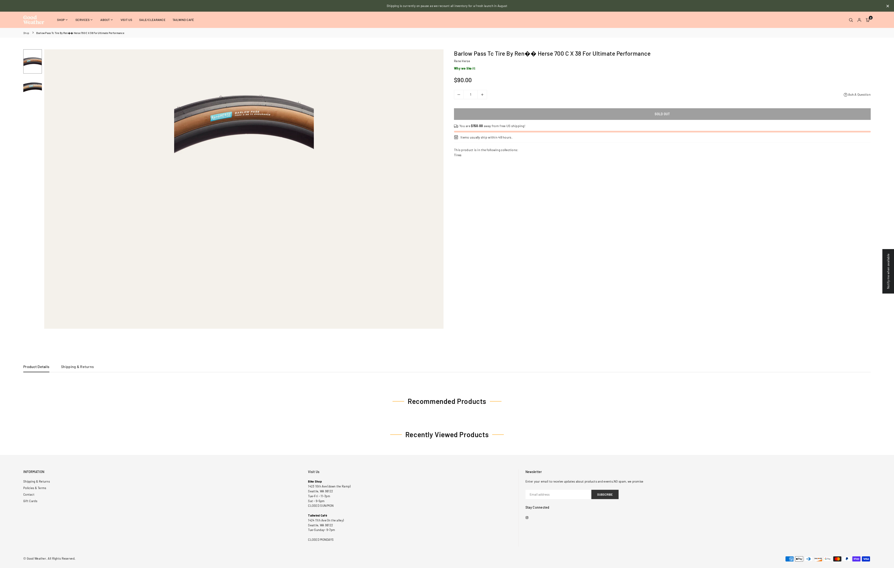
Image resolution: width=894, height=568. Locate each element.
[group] (244, 119)
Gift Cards (30, 501)
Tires (457, 155)
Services (82, 20)
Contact (28, 494)
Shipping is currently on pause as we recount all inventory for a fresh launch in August (447, 6)
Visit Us (126, 20)
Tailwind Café (183, 20)
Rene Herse (462, 61)
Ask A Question (859, 94)
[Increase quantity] (482, 94)
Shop (61, 20)
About (105, 20)
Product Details (36, 366)
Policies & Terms (34, 488)
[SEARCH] (851, 20)
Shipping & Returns (77, 366)
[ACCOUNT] (859, 20)
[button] (868, 20)
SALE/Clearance (152, 20)
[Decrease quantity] (459, 94)
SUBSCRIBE (605, 494)
